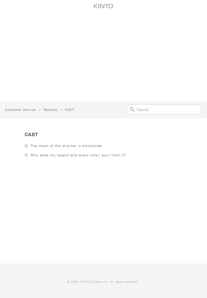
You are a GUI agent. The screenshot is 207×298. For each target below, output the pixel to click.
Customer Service (20, 110)
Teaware (50, 110)
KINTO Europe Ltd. (94, 282)
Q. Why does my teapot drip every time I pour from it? (75, 155)
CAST (69, 110)
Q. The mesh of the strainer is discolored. (64, 146)
